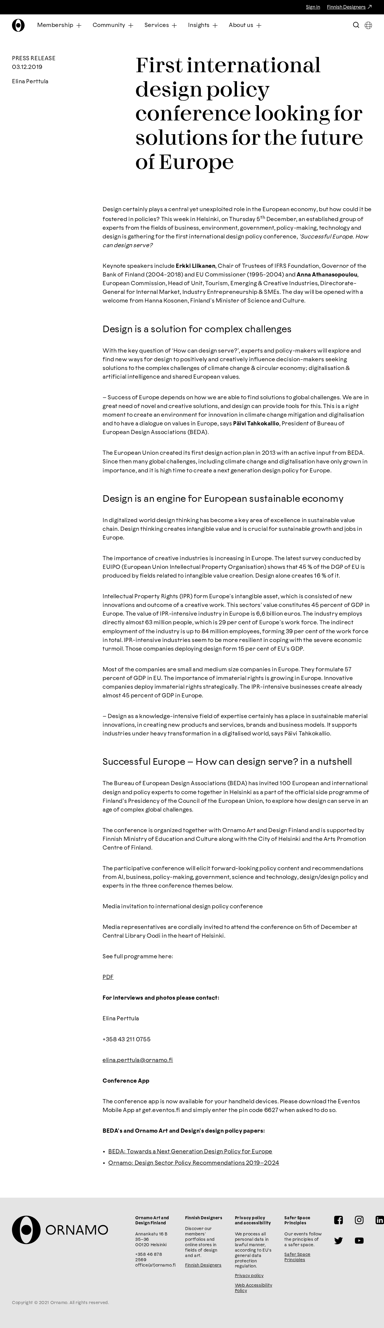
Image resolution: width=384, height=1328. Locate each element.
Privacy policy (249, 1276)
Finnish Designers (346, 7)
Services (157, 25)
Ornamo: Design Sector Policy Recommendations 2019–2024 (193, 1163)
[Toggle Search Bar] (356, 25)
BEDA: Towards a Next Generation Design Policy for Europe (190, 1152)
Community (109, 25)
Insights (199, 25)
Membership (55, 25)
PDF (108, 977)
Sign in (313, 7)
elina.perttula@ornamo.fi (138, 1060)
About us (241, 25)
